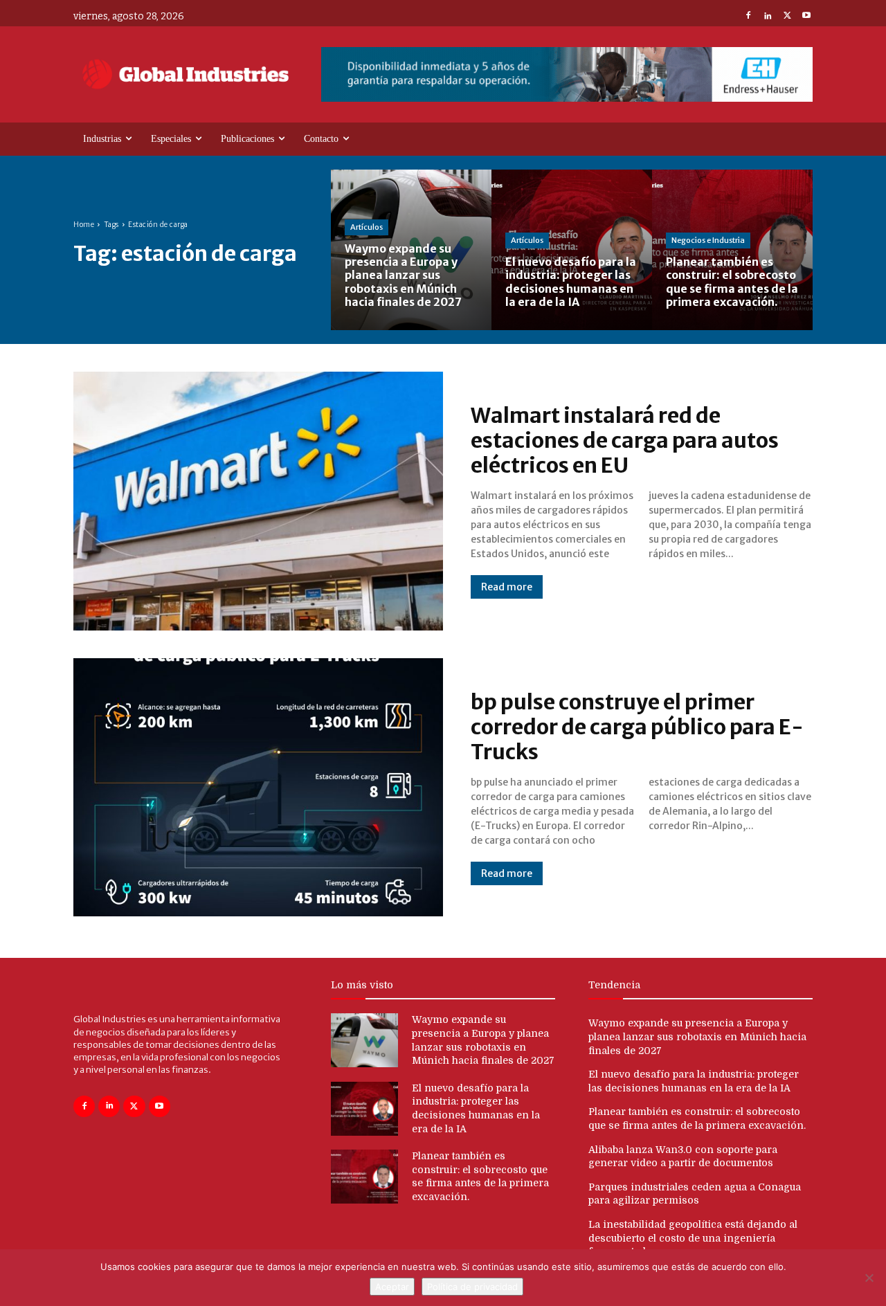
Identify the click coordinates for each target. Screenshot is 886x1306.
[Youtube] (806, 16)
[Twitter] (787, 16)
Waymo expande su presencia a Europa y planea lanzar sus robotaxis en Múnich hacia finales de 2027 (697, 1036)
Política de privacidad (472, 1286)
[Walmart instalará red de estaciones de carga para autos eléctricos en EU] (258, 501)
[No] (869, 1278)
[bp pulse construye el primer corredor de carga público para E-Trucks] (258, 787)
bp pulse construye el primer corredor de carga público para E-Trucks (637, 727)
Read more (506, 587)
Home (83, 224)
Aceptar (392, 1286)
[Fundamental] (567, 74)
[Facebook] (748, 16)
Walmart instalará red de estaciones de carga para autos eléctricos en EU (625, 440)
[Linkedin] (767, 16)
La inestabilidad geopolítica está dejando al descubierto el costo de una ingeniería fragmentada (692, 1238)
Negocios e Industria (708, 240)
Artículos (366, 227)
